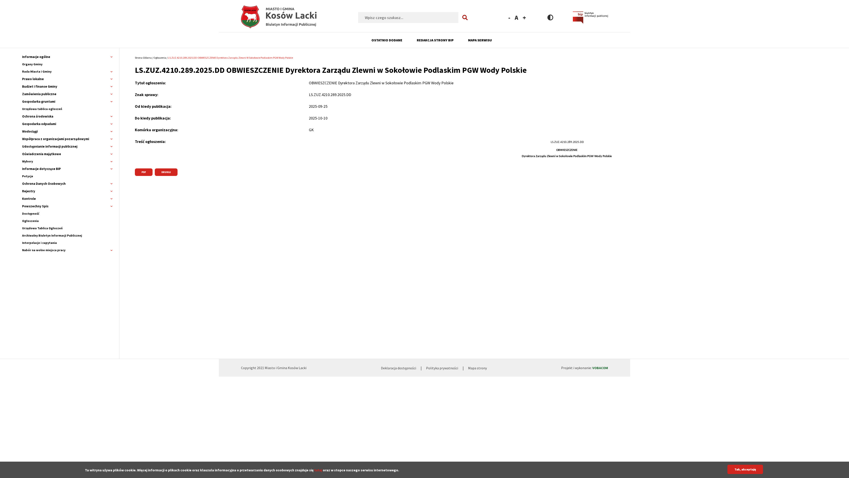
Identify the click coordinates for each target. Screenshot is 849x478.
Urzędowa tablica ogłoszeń (42, 109)
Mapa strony (477, 368)
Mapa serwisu (480, 40)
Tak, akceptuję (745, 469)
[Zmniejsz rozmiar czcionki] (509, 17)
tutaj (318, 470)
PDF (144, 172)
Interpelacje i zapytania (39, 243)
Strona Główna (143, 57)
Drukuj (166, 172)
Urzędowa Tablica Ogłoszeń (42, 228)
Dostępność (30, 214)
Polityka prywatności (442, 368)
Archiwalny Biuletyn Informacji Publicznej (52, 235)
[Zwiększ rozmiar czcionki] (524, 17)
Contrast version (550, 17)
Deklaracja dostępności (398, 368)
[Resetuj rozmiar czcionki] (516, 17)
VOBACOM (600, 368)
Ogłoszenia (30, 221)
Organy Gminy (32, 64)
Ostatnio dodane (386, 40)
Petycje (27, 176)
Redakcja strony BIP (435, 40)
